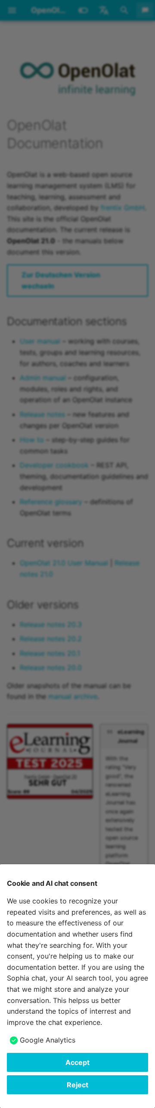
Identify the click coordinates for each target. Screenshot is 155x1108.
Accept (77, 1062)
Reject (77, 1084)
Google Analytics (47, 1040)
